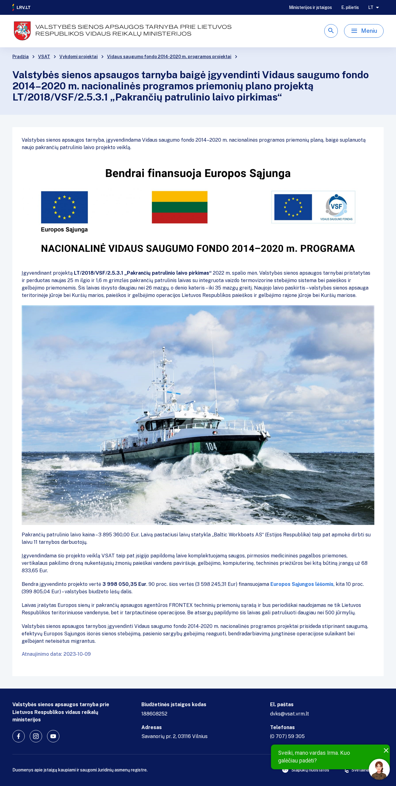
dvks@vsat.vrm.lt (289, 714)
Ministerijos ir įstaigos (310, 7)
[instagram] (36, 736)
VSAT (44, 56)
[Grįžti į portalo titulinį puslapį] (21, 7)
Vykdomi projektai (78, 56)
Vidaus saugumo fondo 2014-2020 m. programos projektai (169, 56)
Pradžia (20, 56)
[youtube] (53, 736)
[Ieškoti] (331, 31)
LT (370, 7)
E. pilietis (350, 7)
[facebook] (18, 736)
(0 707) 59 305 (287, 736)
